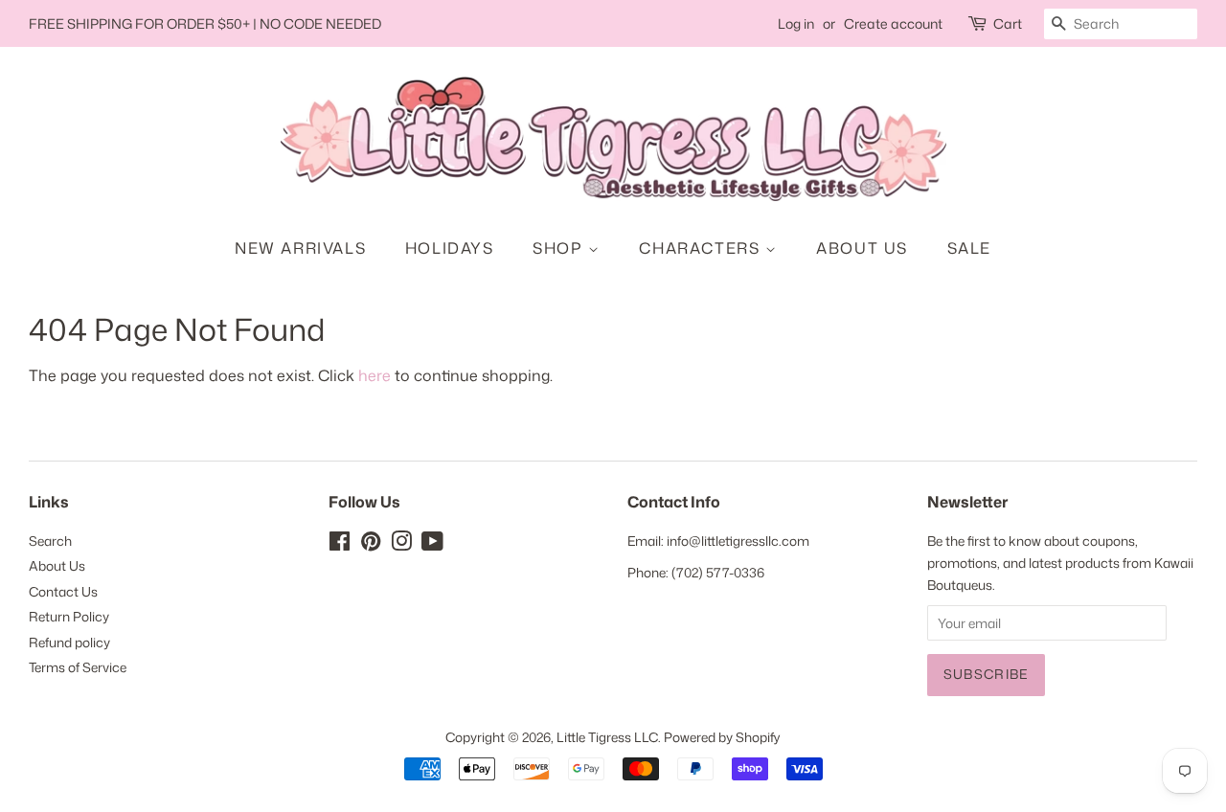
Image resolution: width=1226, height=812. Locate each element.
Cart (1007, 23)
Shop (560, 248)
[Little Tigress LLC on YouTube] (432, 544)
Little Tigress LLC (607, 737)
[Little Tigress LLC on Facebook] (340, 544)
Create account (893, 23)
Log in (796, 23)
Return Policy (69, 616)
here (374, 375)
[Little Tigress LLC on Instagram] (401, 544)
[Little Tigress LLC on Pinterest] (370, 544)
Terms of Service (77, 667)
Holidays (449, 248)
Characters (702, 248)
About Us (862, 248)
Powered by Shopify (722, 737)
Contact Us (63, 591)
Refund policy (69, 642)
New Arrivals (300, 248)
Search (50, 540)
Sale (969, 248)
